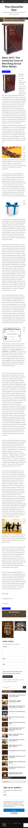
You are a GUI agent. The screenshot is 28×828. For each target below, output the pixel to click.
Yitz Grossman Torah (18, 20)
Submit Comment (7, 676)
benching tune (10, 485)
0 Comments (13, 69)
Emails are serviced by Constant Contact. (14, 806)
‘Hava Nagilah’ (8, 500)
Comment (5, 646)
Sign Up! (14, 810)
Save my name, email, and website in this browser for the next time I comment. (12, 672)
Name (4, 658)
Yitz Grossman (8, 20)
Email (4, 664)
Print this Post (6, 71)
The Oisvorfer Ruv (14, 8)
